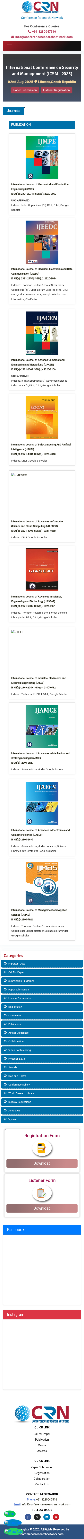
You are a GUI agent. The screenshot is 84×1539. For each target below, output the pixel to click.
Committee (14, 1015)
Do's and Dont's (17, 1076)
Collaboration (16, 1041)
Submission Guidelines (21, 980)
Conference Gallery (19, 1084)
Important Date (16, 963)
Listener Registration (56, 90)
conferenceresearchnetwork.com (42, 1534)
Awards (12, 1067)
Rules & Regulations (19, 1101)
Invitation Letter (17, 1058)
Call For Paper (16, 972)
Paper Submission (25, 90)
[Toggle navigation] (8, 46)
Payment (12, 1119)
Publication (14, 1024)
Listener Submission (19, 998)
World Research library (21, 1093)
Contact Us (14, 1110)
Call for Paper (42, 1433)
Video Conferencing (19, 1050)
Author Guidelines (18, 1032)
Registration (15, 1006)
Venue (42, 1445)
